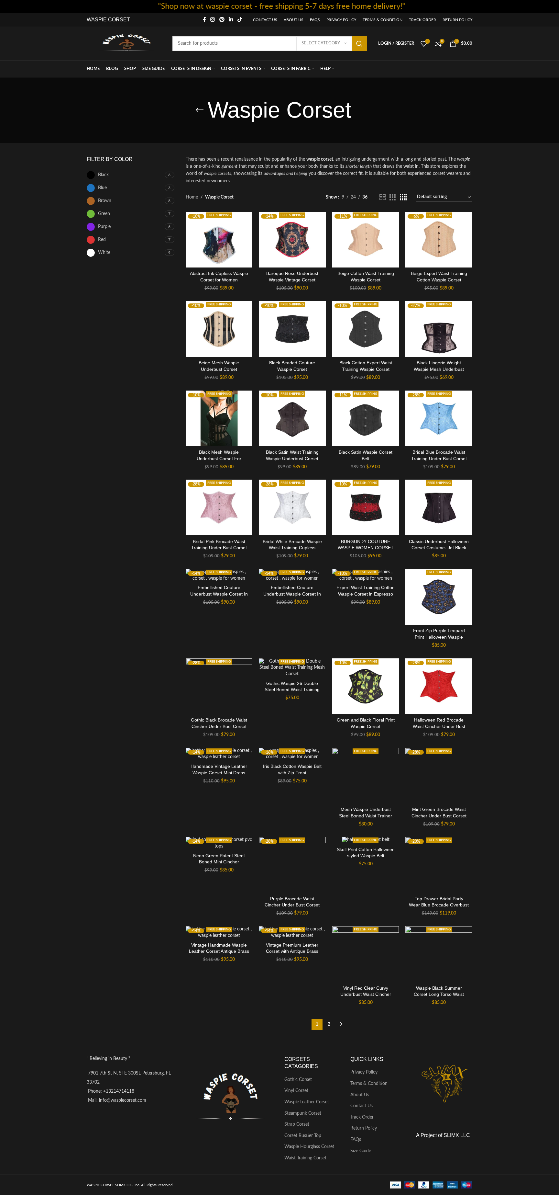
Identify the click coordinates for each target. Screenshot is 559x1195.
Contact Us (361, 1106)
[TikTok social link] (240, 20)
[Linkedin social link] (230, 20)
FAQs (355, 1139)
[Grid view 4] (403, 197)
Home (192, 197)
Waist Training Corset (305, 1158)
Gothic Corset (298, 1079)
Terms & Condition (369, 1083)
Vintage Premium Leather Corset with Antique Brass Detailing (292, 951)
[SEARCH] (359, 43)
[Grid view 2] (382, 197)
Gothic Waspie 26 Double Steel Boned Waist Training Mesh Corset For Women (292, 690)
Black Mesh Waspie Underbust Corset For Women (219, 458)
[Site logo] (126, 43)
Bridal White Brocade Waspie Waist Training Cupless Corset (292, 548)
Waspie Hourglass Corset (309, 1146)
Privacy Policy (364, 1072)
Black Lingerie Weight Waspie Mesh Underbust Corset (439, 369)
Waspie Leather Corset (306, 1102)
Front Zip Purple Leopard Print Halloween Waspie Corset (439, 637)
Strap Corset (296, 1124)
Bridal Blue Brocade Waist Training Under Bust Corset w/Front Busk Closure (439, 458)
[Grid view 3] (392, 197)
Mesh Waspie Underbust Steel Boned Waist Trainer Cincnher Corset (365, 816)
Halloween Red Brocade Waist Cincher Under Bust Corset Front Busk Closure (439, 726)
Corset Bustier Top (302, 1135)
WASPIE (97, 19)
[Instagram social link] (212, 20)
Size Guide (360, 1151)
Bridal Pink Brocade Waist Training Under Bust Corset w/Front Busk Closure (219, 548)
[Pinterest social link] (221, 20)
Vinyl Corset (296, 1090)
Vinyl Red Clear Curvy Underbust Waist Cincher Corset (365, 994)
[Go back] (200, 110)
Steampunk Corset (302, 1113)
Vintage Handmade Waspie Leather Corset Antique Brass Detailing (219, 951)
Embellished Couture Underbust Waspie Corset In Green (292, 594)
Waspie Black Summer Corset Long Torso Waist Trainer (439, 994)
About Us (359, 1095)
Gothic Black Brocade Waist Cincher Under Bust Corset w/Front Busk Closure (219, 726)
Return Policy (363, 1128)
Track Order (362, 1117)
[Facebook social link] (204, 20)
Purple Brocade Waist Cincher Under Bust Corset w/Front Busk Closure (292, 905)
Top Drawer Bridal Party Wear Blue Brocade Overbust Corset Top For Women (439, 905)
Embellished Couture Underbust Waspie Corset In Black (219, 594)
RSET (123, 19)
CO (111, 19)
